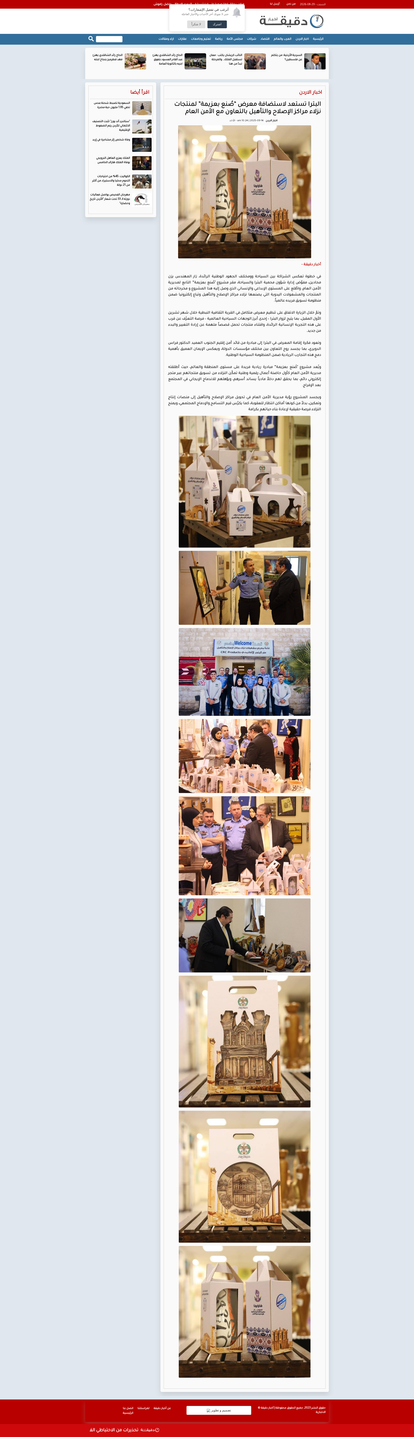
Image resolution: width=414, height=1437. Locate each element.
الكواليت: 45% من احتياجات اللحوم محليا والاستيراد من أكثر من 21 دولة (111, 181)
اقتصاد (265, 39)
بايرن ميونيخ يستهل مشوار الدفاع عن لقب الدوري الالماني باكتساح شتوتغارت (194, 4)
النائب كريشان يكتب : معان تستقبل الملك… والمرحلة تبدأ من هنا (285, 60)
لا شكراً (196, 24)
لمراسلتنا (143, 1408)
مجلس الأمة (235, 39)
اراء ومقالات (166, 39)
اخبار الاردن (302, 39)
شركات (251, 39)
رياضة (219, 39)
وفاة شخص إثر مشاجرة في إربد (111, 139)
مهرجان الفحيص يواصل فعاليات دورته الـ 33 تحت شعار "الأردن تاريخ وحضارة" (110, 199)
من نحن (291, 4)
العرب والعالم (282, 39)
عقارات (182, 39)
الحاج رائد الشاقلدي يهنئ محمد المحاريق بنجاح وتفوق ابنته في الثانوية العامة (105, 60)
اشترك (217, 24)
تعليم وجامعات (201, 39)
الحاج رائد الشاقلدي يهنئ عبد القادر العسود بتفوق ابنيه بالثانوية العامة (227, 60)
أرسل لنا (274, 4)
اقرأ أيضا (139, 93)
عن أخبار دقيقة (162, 1408)
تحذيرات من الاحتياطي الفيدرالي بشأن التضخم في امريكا (124, 1430)
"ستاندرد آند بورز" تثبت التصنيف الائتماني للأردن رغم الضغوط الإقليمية (111, 126)
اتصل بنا (128, 1408)
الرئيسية (318, 39)
